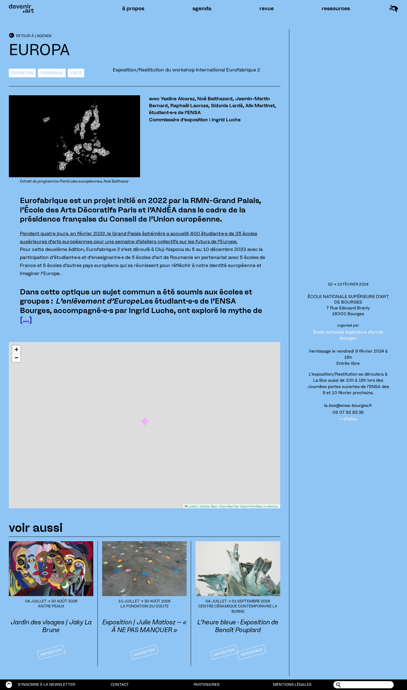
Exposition (22, 73)
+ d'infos (348, 419)
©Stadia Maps (209, 506)
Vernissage (51, 73)
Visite (76, 73)
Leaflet (192, 506)
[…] (26, 319)
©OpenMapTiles (228, 506)
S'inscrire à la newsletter (46, 684)
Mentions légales (292, 684)
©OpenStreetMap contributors (259, 506)
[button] (145, 421)
